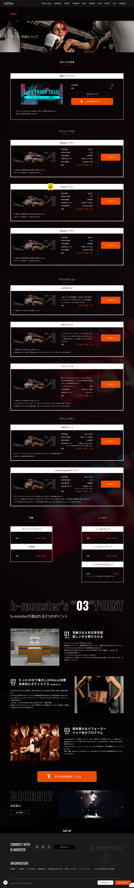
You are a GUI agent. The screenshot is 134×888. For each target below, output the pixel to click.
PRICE (84, 3)
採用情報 (12, 869)
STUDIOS (66, 3)
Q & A (114, 3)
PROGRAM (92, 3)
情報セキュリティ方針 (70, 869)
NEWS (99, 3)
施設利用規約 (41, 869)
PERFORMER (76, 3)
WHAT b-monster (46, 3)
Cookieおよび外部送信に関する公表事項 (104, 869)
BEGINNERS (58, 3)
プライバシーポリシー (85, 869)
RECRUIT (107, 3)
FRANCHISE (122, 3)
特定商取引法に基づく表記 (55, 869)
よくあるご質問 (31, 869)
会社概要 (21, 869)
